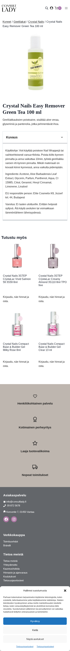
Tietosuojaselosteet (24, 646)
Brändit (7, 545)
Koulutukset (9, 576)
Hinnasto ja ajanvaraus (15, 572)
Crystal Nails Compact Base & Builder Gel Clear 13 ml (51, 346)
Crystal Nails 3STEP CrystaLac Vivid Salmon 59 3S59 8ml (17, 278)
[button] (65, 590)
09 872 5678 (13, 505)
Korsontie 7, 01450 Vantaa (20, 511)
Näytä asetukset (35, 639)
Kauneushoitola (11, 568)
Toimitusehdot (10, 541)
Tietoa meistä (10, 560)
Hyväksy (35, 621)
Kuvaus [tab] (12, 137)
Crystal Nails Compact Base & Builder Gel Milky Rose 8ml (16, 346)
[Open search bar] (46, 8)
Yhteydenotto (10, 564)
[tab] (35, 91)
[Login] (51, 8)
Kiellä (35, 630)
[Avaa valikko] (66, 8)
